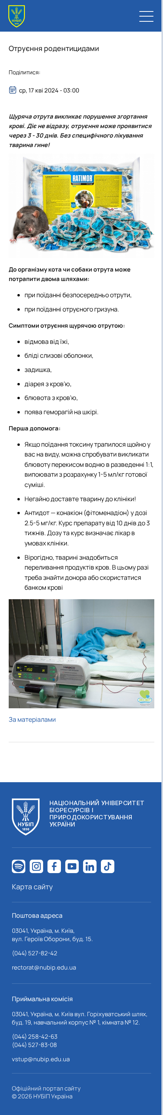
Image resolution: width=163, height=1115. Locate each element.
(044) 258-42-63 (34, 1036)
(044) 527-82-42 (34, 953)
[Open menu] (146, 16)
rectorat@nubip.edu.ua (44, 967)
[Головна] (16, 16)
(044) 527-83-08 (34, 1045)
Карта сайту (32, 886)
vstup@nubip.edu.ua (41, 1059)
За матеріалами (32, 719)
